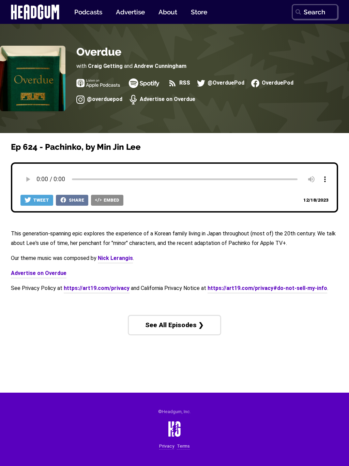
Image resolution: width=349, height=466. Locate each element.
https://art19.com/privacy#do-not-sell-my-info (267, 288)
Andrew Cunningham (160, 66)
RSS (184, 83)
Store (199, 12)
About (167, 12)
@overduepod (104, 99)
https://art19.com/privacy (97, 288)
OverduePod (276, 83)
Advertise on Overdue (166, 99)
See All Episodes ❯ (174, 325)
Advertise (130, 12)
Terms (183, 446)
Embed (111, 200)
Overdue (98, 51)
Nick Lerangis (115, 258)
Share (76, 200)
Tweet (40, 200)
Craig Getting (105, 66)
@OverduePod (225, 83)
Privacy (166, 446)
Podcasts (88, 12)
